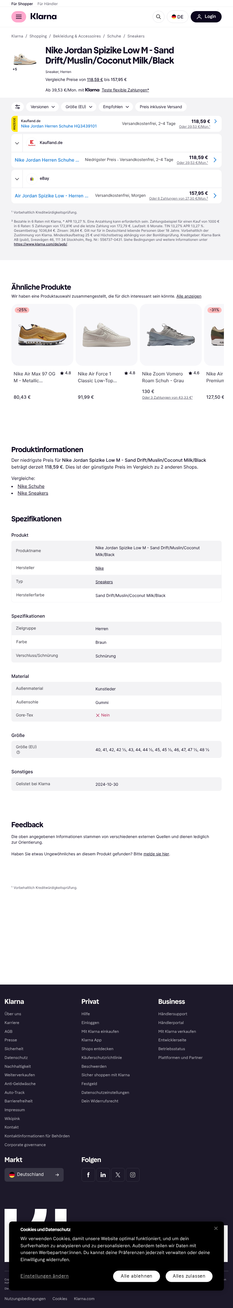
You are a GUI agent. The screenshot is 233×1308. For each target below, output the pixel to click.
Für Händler (48, 4)
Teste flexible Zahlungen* (125, 89)
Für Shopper (22, 4)
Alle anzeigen (188, 296)
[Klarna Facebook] (88, 1175)
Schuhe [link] (114, 36)
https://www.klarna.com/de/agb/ (40, 244)
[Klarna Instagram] (133, 1175)
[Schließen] (216, 1228)
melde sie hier (156, 853)
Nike (99, 568)
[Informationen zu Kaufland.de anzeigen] (17, 143)
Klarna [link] (17, 36)
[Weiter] (213, 352)
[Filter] (17, 106)
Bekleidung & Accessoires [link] (77, 36)
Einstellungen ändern (44, 1276)
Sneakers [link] (136, 36)
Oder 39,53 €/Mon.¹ (194, 126)
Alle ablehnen (136, 1276)
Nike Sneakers (33, 493)
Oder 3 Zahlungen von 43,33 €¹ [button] (167, 397)
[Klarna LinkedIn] (103, 1175)
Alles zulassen (189, 1276)
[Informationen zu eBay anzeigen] (17, 179)
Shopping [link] (38, 36)
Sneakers (104, 582)
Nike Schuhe (31, 486)
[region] (116, 1255)
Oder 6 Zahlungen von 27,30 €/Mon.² (178, 198)
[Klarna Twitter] (118, 1175)
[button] (177, 17)
